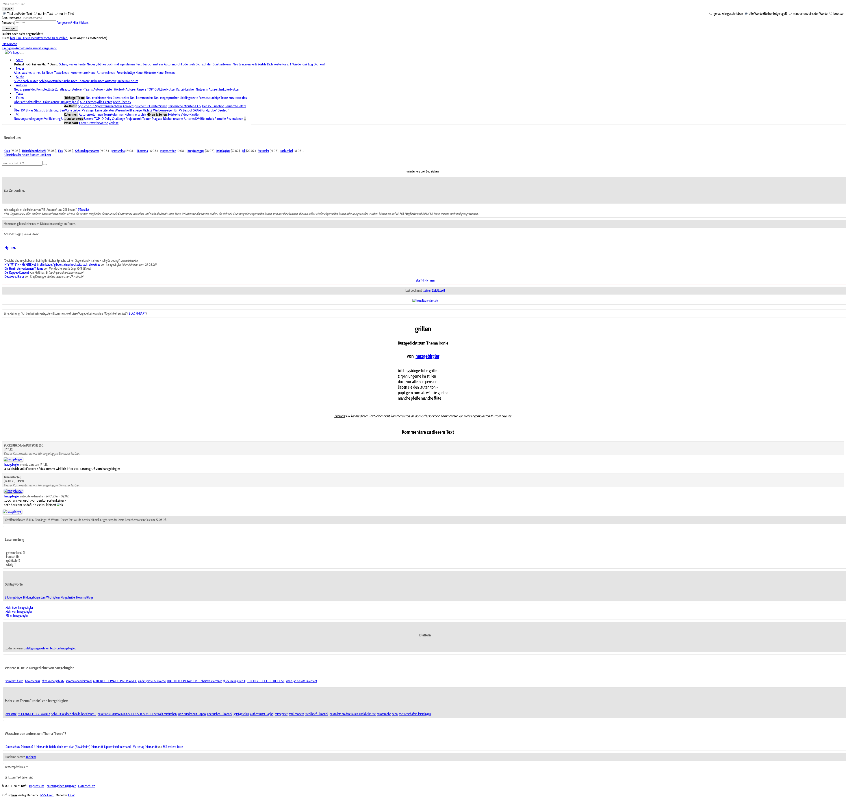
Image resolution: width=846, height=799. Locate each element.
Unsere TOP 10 (147, 89)
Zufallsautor (63, 89)
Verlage (114, 123)
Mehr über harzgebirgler (19, 608)
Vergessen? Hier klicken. (73, 22)
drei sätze (11, 714)
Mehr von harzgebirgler (19, 612)
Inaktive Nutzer (229, 89)
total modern (296, 714)
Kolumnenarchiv (135, 114)
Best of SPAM (192, 110)
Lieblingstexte (189, 98)
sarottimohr (384, 714)
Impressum (36, 786)
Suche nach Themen (75, 81)
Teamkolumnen (114, 114)
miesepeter (281, 714)
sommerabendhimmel (79, 681)
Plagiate (157, 119)
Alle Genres (104, 102)
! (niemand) (41, 747)
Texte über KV (122, 102)
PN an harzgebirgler (17, 615)
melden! (31, 757)
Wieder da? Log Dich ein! (308, 64)
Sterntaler (263, 151)
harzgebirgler (427, 356)
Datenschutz (86, 786)
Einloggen (10, 28)
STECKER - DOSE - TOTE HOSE (265, 681)
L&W (71, 795)
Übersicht (20, 102)
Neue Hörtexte (145, 72)
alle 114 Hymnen (425, 280)
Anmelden (22, 48)
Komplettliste (45, 89)
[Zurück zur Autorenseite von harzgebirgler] (12, 512)
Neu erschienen (96, 98)
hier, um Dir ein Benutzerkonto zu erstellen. (39, 38)
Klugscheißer (68, 597)
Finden (8, 9)
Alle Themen (88, 102)
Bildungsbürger (13, 597)
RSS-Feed (47, 795)
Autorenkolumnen (91, 114)
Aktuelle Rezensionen (229, 119)
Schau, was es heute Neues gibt (80, 64)
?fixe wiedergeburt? (53, 681)
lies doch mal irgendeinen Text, (122, 64)
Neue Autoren (98, 72)
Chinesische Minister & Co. (184, 106)
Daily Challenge (114, 119)
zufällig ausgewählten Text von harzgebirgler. (50, 648)
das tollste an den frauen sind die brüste (353, 714)
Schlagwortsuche (50, 81)
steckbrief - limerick (316, 714)
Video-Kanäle (190, 114)
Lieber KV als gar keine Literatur (93, 110)
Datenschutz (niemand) (19, 747)
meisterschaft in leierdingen (415, 714)
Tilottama (142, 151)
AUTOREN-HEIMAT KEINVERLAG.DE (115, 681)
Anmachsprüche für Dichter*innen (144, 106)
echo (395, 714)
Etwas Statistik (35, 110)
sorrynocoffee (168, 151)
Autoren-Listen (103, 89)
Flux (60, 151)
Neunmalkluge (84, 597)
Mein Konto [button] (9, 44)
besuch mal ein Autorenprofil (162, 64)
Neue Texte (53, 72)
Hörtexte (174, 114)
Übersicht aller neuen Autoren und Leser (27, 155)
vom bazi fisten (14, 681)
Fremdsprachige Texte (213, 98)
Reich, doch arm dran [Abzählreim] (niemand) (76, 747)
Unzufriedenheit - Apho (192, 714)
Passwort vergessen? (43, 48)
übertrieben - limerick (219, 714)
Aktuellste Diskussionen (43, 102)
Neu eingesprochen (166, 98)
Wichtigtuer (53, 597)
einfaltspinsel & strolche (152, 681)
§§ (17, 114)
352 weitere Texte (173, 747)
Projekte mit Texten (138, 119)
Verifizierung (52, 119)
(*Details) (83, 210)
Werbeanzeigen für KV (167, 110)
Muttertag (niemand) (145, 747)
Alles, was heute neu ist (29, 72)
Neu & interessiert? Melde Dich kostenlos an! (261, 64)
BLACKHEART (137, 313)
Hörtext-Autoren (125, 89)
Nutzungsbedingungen (28, 119)
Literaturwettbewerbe (93, 123)
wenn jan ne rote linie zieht (301, 681)
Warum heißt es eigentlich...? (133, 110)
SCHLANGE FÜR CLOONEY (34, 714)
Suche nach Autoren (102, 81)
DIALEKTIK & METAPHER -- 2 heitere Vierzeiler (194, 681)
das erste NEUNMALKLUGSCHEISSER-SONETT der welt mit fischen (137, 714)
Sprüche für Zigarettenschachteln (100, 106)
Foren (20, 98)
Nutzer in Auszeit (207, 89)
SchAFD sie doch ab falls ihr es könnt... (73, 714)
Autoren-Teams (82, 89)
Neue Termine (165, 72)
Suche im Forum (127, 81)
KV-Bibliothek (204, 119)
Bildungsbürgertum (34, 597)
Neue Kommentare (75, 72)
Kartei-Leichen (185, 89)
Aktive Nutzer (166, 89)
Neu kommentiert (141, 98)
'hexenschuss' (32, 681)
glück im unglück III (234, 681)
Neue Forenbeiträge (121, 72)
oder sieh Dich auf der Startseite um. (207, 64)
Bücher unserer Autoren (179, 119)
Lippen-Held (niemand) (118, 747)
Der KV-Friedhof (213, 106)
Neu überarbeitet (118, 98)
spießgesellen (241, 714)
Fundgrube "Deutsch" (215, 110)
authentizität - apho (261, 714)
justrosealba (118, 151)
